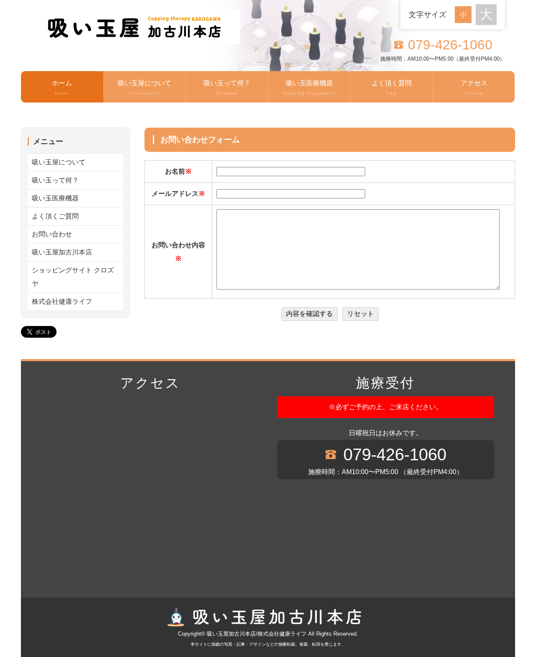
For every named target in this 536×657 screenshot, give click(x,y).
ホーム (62, 87)
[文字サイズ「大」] (486, 14)
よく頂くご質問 (55, 216)
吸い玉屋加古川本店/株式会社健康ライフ (257, 634)
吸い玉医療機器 (309, 87)
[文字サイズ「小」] (465, 13)
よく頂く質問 (391, 87)
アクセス (474, 87)
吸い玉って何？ (227, 87)
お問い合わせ (52, 234)
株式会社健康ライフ (62, 301)
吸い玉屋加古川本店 (62, 252)
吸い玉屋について (144, 87)
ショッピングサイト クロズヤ (73, 277)
